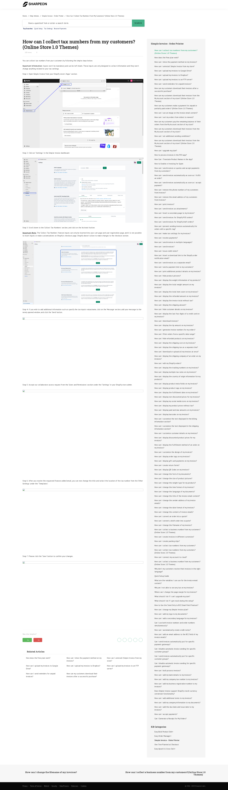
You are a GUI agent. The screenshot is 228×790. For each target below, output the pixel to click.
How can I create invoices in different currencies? (174, 537)
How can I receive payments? (166, 238)
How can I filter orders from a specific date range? (174, 334)
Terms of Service (36, 786)
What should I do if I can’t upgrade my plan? (172, 596)
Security (54, 786)
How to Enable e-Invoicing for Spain (168, 164)
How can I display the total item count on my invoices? (176, 292)
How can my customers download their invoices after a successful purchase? (82, 675)
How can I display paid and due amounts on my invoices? (177, 410)
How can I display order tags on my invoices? (172, 456)
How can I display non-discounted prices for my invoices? (177, 397)
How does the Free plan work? (38, 658)
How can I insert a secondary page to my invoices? (174, 213)
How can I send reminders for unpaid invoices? (40, 675)
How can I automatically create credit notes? (172, 630)
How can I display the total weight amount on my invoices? (174, 286)
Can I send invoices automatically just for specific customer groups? (174, 657)
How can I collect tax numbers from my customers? (175, 545)
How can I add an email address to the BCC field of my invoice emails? (176, 635)
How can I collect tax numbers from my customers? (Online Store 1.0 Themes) (175, 51)
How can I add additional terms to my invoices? (173, 698)
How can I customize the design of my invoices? (173, 452)
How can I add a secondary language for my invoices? (175, 618)
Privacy (25, 786)
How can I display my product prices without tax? (174, 405)
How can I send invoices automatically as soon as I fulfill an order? (177, 176)
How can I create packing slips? (167, 541)
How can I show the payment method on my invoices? (84, 659)
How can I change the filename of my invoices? (173, 525)
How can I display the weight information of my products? (177, 280)
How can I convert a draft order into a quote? (172, 521)
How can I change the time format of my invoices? (174, 487)
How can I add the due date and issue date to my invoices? (174, 708)
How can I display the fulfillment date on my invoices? (176, 392)
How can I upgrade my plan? (165, 150)
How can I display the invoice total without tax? (173, 300)
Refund (46, 786)
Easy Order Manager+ (162, 736)
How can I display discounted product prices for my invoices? (174, 439)
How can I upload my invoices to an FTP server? (123, 667)
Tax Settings (48, 29)
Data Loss (74, 786)
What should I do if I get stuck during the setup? (174, 601)
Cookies (83, 786)
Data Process (64, 786)
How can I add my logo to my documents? (171, 614)
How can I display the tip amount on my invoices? (174, 325)
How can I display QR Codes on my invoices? (171, 470)
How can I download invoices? (166, 321)
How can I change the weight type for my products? (175, 483)
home (25, 16)
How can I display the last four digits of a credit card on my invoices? (177, 315)
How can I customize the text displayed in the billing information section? (175, 420)
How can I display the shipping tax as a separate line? (176, 347)
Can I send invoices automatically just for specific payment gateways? (174, 643)
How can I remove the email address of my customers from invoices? (175, 198)
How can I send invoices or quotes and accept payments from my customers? (177, 169)
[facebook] (124, 640)
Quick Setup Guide (161, 576)
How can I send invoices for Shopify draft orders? (174, 222)
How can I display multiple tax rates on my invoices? (175, 372)
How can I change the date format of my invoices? (174, 507)
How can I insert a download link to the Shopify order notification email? (175, 256)
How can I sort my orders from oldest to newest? (174, 117)
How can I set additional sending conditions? (172, 136)
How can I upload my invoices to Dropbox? (83, 666)
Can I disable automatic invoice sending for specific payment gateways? (175, 664)
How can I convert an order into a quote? (170, 516)
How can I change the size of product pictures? (173, 478)
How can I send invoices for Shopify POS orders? (173, 217)
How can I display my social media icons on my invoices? (176, 401)
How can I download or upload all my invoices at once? (176, 352)
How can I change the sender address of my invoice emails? (175, 501)
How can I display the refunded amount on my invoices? (176, 296)
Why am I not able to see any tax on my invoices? (174, 588)
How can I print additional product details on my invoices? (177, 271)
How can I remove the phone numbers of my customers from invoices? (176, 191)
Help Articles (34, 16)
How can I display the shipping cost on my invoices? (175, 343)
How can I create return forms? (167, 465)
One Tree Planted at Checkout (166, 744)
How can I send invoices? (164, 246)
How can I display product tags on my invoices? (173, 388)
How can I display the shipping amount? (170, 305)
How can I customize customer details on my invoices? (176, 433)
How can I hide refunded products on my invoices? (174, 338)
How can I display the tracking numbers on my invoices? (176, 368)
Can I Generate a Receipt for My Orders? (170, 718)
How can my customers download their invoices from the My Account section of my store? (177, 130)
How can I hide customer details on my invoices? (173, 309)
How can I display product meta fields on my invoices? (176, 384)
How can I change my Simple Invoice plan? (171, 609)
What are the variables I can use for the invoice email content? (176, 581)
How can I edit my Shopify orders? (167, 363)
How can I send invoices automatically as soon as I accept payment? (177, 184)
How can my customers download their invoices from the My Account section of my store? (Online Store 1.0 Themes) (177, 98)
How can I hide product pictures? (167, 276)
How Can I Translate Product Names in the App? (173, 159)
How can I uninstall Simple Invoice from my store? (124, 659)
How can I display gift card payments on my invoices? (175, 461)
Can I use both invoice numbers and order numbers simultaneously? (174, 624)
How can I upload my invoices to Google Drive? (42, 667)
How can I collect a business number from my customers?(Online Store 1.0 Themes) (177, 531)
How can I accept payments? (166, 714)
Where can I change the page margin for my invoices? (175, 592)
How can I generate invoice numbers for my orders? (174, 330)
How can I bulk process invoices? (167, 670)
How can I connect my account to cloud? (170, 557)
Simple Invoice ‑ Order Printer (53, 16)
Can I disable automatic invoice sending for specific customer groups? (175, 650)
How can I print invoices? (164, 204)
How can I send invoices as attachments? (171, 209)
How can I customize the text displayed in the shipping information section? (176, 427)
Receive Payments (60, 29)
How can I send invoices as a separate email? (172, 262)
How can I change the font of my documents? (172, 474)
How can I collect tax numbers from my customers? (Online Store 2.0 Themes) (175, 551)
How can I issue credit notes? (166, 251)
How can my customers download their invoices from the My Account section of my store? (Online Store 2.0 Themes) (177, 143)
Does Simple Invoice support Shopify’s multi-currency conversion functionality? (175, 692)
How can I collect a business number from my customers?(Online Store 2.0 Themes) (177, 563)
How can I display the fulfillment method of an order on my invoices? (177, 446)
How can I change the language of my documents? (174, 491)
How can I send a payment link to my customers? (174, 267)
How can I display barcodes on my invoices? (171, 414)
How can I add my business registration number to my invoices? (175, 685)
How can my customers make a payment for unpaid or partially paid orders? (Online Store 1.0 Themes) (175, 107)
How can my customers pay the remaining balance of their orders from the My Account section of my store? (177, 123)
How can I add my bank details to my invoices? (173, 675)
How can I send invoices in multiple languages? (173, 242)
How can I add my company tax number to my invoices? (176, 679)
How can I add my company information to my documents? (177, 702)
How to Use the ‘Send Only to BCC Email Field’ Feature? (176, 605)
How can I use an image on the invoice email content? (176, 113)
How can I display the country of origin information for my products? (177, 377)
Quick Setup (38, 29)
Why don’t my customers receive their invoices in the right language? (177, 570)
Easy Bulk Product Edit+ (163, 732)
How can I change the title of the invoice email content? (177, 496)
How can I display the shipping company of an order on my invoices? (177, 357)
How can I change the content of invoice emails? (174, 512)
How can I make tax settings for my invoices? (172, 233)
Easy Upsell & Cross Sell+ (164, 749)
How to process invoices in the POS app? (170, 155)
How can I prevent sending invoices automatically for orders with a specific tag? (175, 227)
